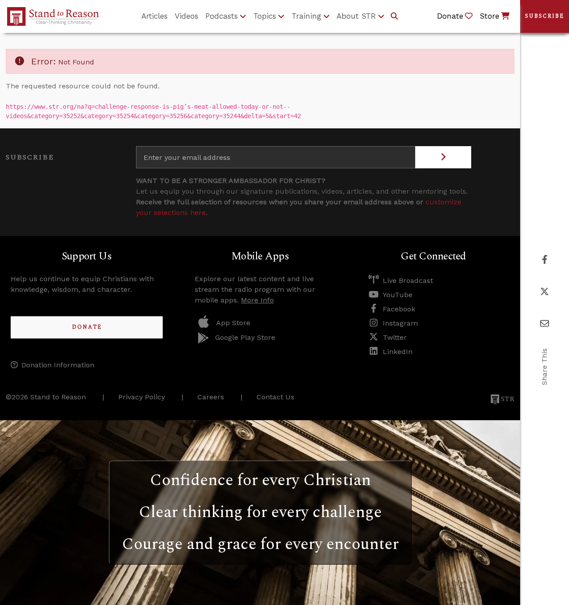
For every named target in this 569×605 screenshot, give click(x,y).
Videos (186, 16)
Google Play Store (245, 337)
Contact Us (275, 397)
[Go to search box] (394, 16)
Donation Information (57, 365)
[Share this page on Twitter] (544, 291)
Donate (87, 327)
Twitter (395, 337)
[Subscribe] (443, 157)
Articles (154, 16)
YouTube (398, 295)
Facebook (399, 309)
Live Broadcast (408, 280)
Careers (210, 397)
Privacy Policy (141, 397)
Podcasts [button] (221, 16)
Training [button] (306, 16)
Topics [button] (264, 16)
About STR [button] (356, 16)
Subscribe (544, 16)
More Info (257, 300)
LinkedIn (398, 351)
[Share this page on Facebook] (545, 259)
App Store (233, 322)
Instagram (400, 323)
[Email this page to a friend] (544, 323)
